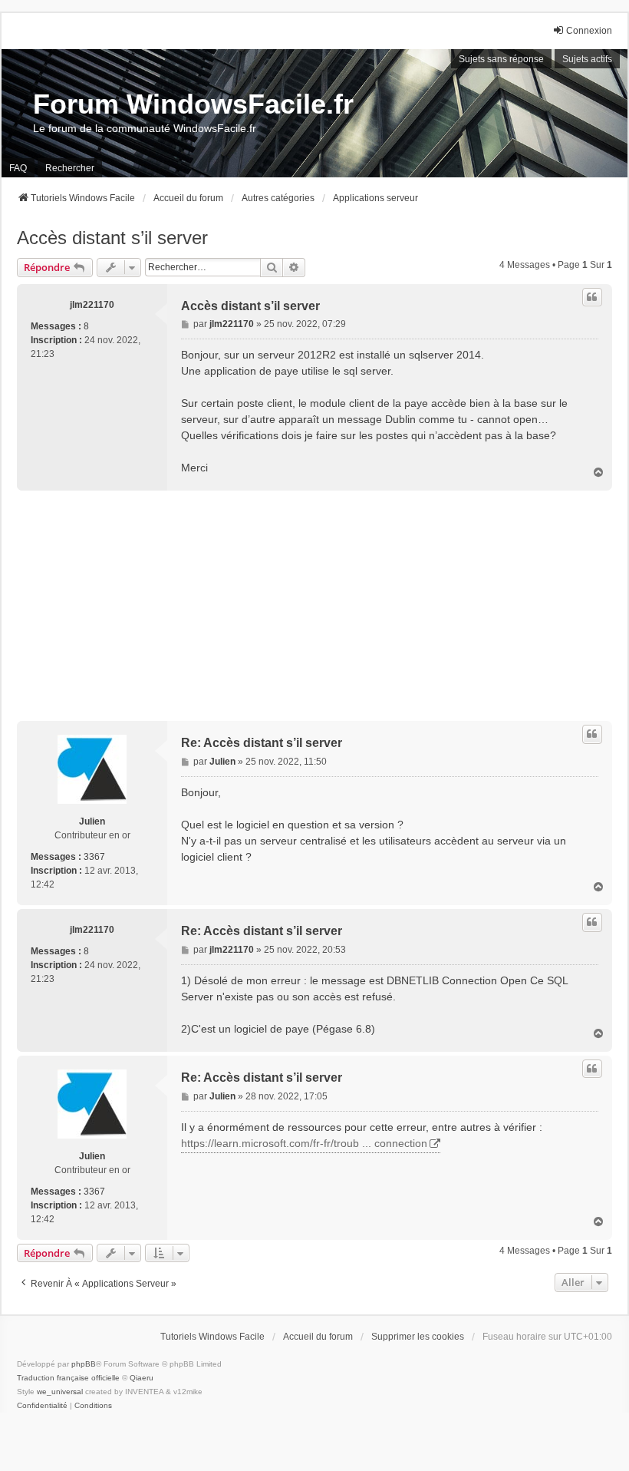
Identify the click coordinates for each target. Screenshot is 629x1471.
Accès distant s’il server (112, 237)
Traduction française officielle (68, 1377)
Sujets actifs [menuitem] (587, 59)
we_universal (60, 1391)
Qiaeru (141, 1377)
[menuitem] (42, 1406)
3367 (94, 856)
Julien (92, 821)
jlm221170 (92, 304)
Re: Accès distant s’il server (261, 742)
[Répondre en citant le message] (592, 297)
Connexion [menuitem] (589, 30)
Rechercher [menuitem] (69, 168)
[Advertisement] (314, 605)
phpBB (83, 1364)
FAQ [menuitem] (18, 168)
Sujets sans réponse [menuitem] (501, 59)
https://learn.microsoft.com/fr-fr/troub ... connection (304, 1143)
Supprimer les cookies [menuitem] (417, 1336)
